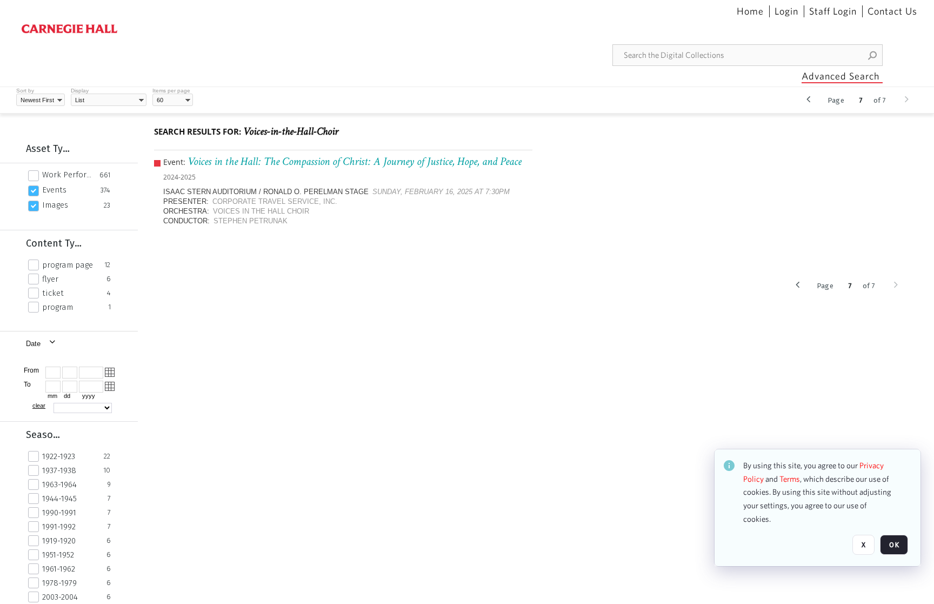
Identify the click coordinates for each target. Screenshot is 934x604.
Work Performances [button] (68, 175)
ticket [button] (53, 293)
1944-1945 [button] (59, 498)
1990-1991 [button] (59, 512)
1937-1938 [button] (59, 470)
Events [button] (54, 190)
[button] (873, 55)
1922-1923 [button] (58, 456)
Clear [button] (38, 405)
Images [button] (55, 205)
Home (750, 11)
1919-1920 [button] (59, 541)
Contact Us (892, 11)
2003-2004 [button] (60, 597)
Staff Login (833, 11)
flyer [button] (50, 279)
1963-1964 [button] (59, 484)
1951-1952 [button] (58, 555)
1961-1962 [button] (58, 569)
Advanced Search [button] (840, 76)
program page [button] (67, 265)
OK (894, 545)
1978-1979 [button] (59, 583)
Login (786, 11)
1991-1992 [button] (59, 527)
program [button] (57, 307)
